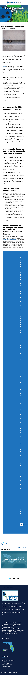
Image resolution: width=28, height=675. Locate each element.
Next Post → (25, 547)
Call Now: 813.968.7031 (14, 6)
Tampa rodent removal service (10, 239)
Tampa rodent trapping (17, 174)
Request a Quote (21, 524)
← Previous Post (18, 547)
